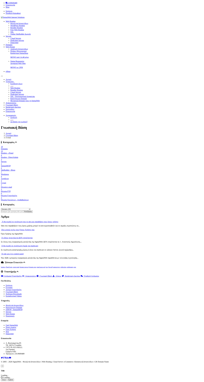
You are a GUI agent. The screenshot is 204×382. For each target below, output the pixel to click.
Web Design (10, 47)
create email (16, 267)
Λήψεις (58, 276)
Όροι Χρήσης (11, 329)
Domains (9, 45)
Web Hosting (10, 21)
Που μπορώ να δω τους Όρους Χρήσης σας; (18, 230)
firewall (50, 267)
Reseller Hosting (16, 28)
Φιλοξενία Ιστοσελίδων (19, 23)
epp (47, 267)
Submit (10, 380)
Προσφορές (10, 316)
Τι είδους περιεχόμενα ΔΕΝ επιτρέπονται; (17, 238)
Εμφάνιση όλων (16, 84)
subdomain (70, 267)
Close (4, 380)
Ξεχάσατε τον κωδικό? (19, 122)
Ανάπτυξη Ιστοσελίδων (19, 49)
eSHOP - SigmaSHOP (14, 310)
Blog (7, 7)
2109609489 (12, 3)
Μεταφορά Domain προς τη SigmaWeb (25, 101)
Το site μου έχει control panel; (12, 254)
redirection (63, 267)
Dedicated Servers (17, 40)
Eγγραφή (9, 288)
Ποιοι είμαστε (11, 327)
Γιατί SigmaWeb (12, 325)
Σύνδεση (9, 11)
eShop (8, 71)
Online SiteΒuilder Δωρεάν (20, 34)
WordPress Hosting (17, 26)
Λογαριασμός (11, 115)
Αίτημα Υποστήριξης (13, 290)
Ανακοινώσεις (11, 103)
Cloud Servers (15, 38)
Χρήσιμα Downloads (14, 294)
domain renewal (24, 267)
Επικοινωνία (10, 5)
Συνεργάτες (10, 109)
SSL (12, 32)
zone (74, 267)
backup (3, 267)
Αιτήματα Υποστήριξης (12, 276)
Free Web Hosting (17, 30)
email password (41, 267)
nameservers (56, 267)
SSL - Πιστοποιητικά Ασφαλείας (22, 96)
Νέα (7, 332)
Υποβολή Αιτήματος (91, 276)
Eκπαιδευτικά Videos (14, 296)
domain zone (32, 267)
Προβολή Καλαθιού (13, 13)
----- (11, 86)
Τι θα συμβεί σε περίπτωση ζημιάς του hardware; (19, 246)
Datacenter (14, 43)
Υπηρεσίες (10, 82)
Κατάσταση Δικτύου (13, 107)
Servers (8, 36)
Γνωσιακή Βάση (12, 105)
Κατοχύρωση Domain (18, 99)
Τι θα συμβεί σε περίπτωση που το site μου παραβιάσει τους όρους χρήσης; (29, 222)
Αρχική (8, 79)
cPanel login (8, 267)
